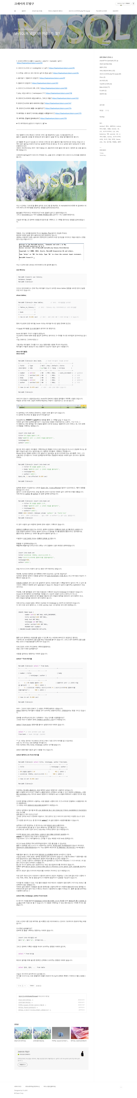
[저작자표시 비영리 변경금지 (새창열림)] (38, 986)
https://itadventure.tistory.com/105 (54, 88)
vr (119, 134)
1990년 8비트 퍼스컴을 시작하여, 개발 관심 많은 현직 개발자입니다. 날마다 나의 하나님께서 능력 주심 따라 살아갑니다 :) (49, 1059)
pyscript (112, 134)
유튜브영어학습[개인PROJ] (32, 1086)
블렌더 (24, 11)
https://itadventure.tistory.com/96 (66, 73)
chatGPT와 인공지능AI (108, 60)
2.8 (117, 134)
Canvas (109, 136)
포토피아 (115, 11)
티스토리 (103, 90)
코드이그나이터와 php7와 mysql (79, 11)
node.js (118, 126)
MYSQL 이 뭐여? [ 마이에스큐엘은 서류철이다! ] (33, 1010)
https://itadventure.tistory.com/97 (52, 78)
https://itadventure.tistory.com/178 (53, 118)
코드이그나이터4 (107, 131)
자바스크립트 (103, 136)
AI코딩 (101, 139)
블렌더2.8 (112, 126)
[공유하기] (22, 985)
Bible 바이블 (105, 87)
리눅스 (102, 77)
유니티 (105, 139)
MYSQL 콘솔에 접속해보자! (27, 1007)
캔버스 (107, 126)
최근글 (101, 110)
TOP (121, 1087)
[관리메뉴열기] (133, 3)
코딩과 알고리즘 (37, 11)
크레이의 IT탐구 (24, 4)
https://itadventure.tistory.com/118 (59, 93)
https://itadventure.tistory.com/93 (29, 63)
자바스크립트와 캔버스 (55, 11)
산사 (101, 131)
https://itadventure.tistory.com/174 (58, 108)
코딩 (105, 142)
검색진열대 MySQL (24, 1002)
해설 (109, 139)
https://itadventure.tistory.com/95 (62, 68)
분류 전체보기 (105, 57)
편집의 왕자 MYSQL (24, 1000)
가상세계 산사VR (101, 11)
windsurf (102, 126)
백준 (108, 134)
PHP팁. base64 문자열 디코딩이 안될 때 (31, 1005)
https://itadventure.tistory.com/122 (65, 98)
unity (101, 142)
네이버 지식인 (17, 1086)
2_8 (114, 131)
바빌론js (114, 142)
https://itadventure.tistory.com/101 (45, 83)
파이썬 (113, 139)
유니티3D (104, 80)
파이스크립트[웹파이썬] (50, 1086)
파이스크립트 (103, 129)
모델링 (109, 129)
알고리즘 (109, 142)
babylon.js (103, 134)
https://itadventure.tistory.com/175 (68, 113)
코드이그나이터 (117, 136)
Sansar (118, 139)
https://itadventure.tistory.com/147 (58, 103)
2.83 (117, 131)
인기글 (107, 110)
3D (118, 129)
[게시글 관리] (25, 985)
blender (114, 129)
